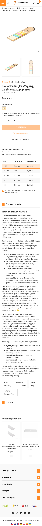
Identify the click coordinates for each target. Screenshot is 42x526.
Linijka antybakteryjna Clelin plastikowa (11, 446)
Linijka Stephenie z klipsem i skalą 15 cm (30, 445)
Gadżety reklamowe (8, 8)
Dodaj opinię (20, 82)
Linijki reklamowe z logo (25, 8)
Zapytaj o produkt (23, 139)
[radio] (4, 108)
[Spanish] (27, 523)
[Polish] (24, 523)
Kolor (10, 104)
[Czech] (12, 523)
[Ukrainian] (30, 523)
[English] (15, 523)
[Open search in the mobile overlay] (8, 3)
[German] (21, 523)
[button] (36, 67)
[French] (18, 523)
